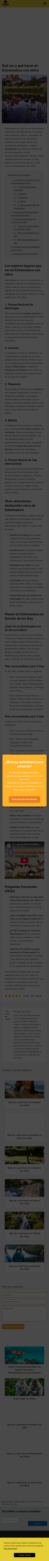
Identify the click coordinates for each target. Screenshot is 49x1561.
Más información (10, 1548)
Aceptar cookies (24, 1555)
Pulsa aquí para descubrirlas (24, 799)
